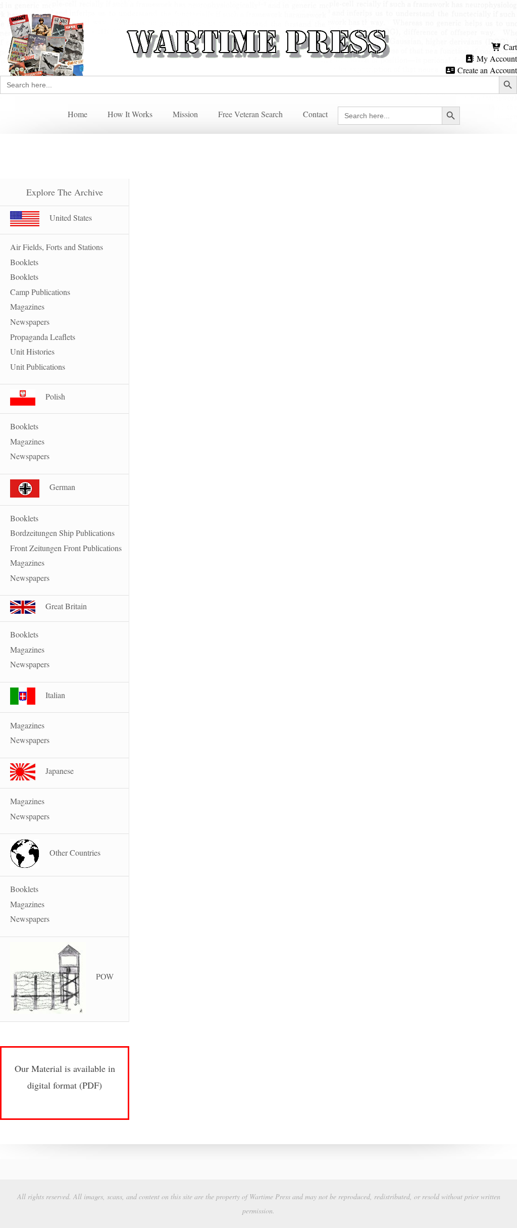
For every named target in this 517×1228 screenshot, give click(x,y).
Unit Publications (37, 366)
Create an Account (486, 70)
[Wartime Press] (258, 26)
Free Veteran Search (250, 114)
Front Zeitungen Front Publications (66, 548)
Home (77, 114)
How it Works (130, 114)
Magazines (27, 306)
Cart (509, 46)
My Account (496, 58)
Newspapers (29, 321)
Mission (185, 114)
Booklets (24, 276)
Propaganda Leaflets (42, 336)
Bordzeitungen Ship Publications (62, 532)
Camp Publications (40, 291)
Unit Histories (32, 351)
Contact (315, 114)
